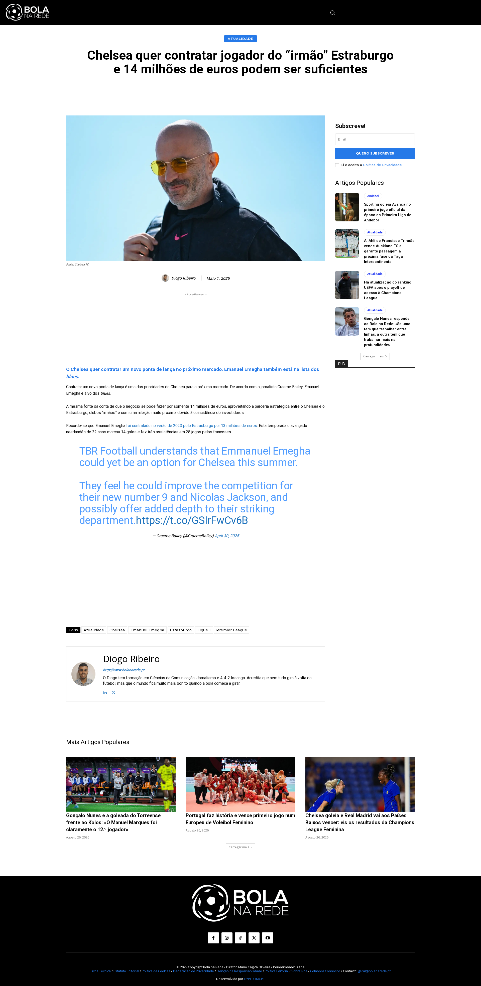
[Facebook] (213, 937)
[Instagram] (226, 937)
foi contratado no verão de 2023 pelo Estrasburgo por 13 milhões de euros (191, 425)
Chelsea (117, 630)
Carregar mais (373, 356)
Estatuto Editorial (126, 971)
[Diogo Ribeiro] (166, 278)
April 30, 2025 (227, 535)
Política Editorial (277, 971)
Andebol (373, 196)
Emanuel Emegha (147, 630)
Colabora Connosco (325, 971)
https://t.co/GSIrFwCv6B (192, 520)
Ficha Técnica (101, 971)
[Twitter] (113, 692)
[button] (332, 13)
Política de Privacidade (382, 165)
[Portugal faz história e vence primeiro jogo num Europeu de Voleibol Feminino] (240, 784)
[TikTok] (240, 937)
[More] (353, 91)
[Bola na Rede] (27, 13)
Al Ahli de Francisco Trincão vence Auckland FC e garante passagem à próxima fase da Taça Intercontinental (389, 251)
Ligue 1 (204, 630)
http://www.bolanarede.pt (124, 670)
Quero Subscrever (375, 153)
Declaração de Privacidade (193, 971)
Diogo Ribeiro (183, 278)
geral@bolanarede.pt (374, 971)
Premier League (231, 630)
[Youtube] (267, 937)
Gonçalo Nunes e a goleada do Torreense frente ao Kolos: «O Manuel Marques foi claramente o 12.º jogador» (113, 822)
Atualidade (240, 39)
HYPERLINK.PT (254, 978)
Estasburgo (181, 630)
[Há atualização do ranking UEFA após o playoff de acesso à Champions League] (347, 285)
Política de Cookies (156, 971)
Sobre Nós (299, 971)
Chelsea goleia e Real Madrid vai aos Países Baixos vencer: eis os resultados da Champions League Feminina (359, 822)
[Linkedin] (105, 692)
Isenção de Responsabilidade (239, 971)
